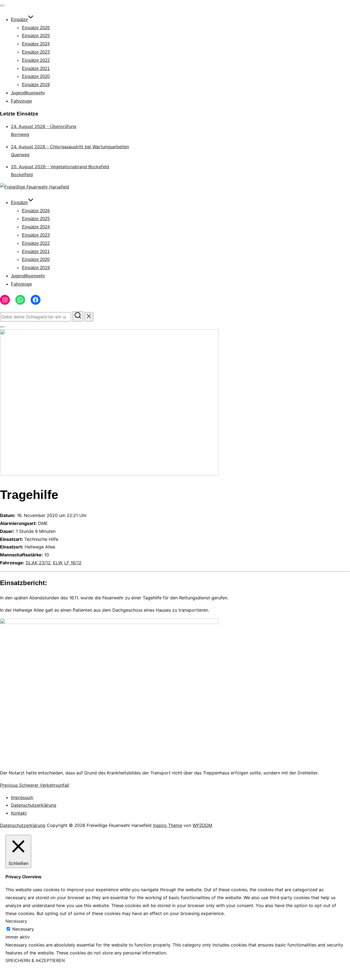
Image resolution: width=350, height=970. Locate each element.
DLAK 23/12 (38, 562)
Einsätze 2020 (36, 76)
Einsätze (19, 19)
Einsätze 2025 (36, 35)
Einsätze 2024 (36, 44)
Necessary (23, 929)
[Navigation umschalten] (2, 5)
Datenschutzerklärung (33, 805)
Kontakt (19, 813)
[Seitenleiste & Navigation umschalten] (2, 327)
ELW (57, 562)
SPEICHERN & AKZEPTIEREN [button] (35, 960)
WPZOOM (202, 825)
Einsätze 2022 (36, 60)
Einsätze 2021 (36, 68)
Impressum (22, 797)
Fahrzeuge (21, 101)
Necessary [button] (16, 921)
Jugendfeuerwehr (28, 93)
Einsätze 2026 (36, 27)
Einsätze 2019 (36, 84)
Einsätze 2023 (36, 52)
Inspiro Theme (167, 825)
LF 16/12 (72, 562)
